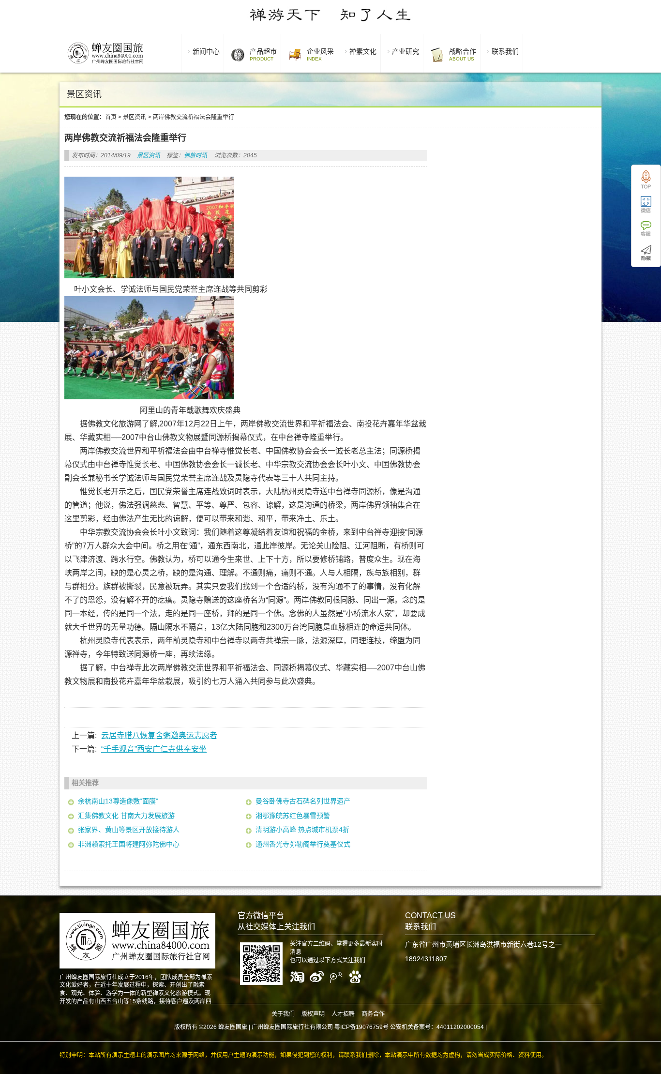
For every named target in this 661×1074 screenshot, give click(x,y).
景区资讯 (134, 117)
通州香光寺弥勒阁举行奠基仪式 (302, 844)
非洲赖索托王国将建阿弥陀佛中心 (129, 844)
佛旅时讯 (195, 155)
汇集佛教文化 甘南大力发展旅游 (126, 815)
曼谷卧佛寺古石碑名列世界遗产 (302, 801)
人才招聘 (343, 1014)
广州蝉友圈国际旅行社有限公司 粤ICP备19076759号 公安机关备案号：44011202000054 (368, 1027)
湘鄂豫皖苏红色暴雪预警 (292, 815)
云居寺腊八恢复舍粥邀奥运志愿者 (159, 735)
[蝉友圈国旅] (105, 65)
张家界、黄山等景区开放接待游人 (129, 829)
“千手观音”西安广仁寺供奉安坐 (154, 749)
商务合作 (373, 1014)
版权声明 (313, 1014)
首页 (111, 117)
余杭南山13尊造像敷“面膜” (118, 801)
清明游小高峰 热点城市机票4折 (302, 829)
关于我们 (283, 1014)
